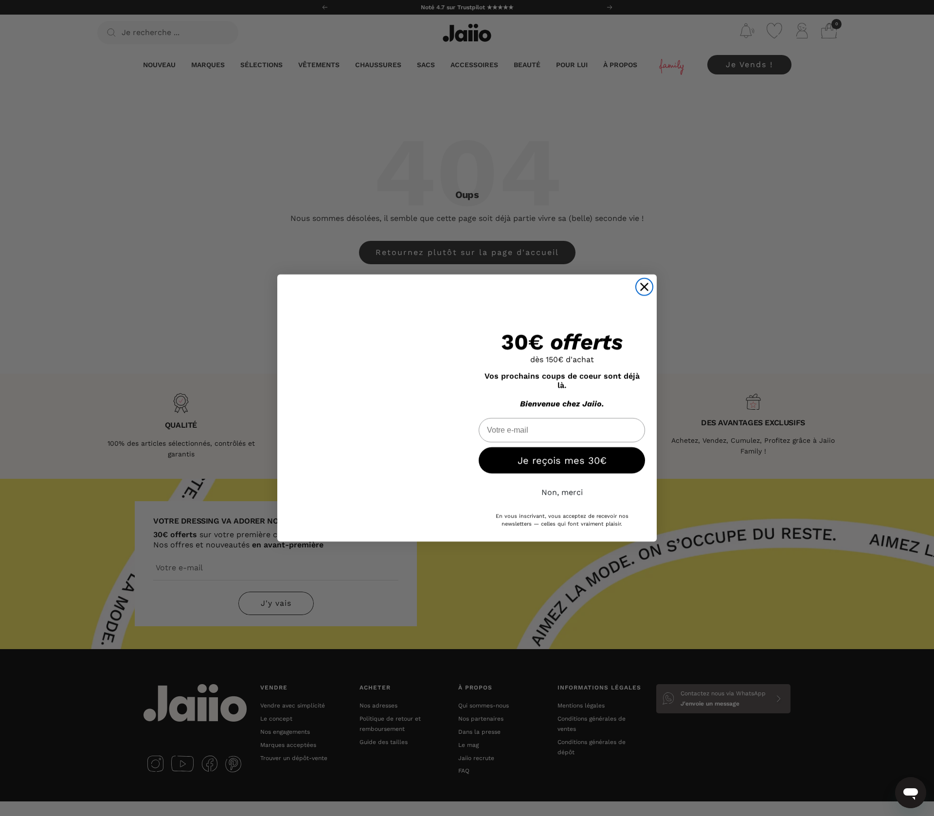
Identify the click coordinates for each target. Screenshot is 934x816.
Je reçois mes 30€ (562, 460)
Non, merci (562, 492)
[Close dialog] (644, 286)
